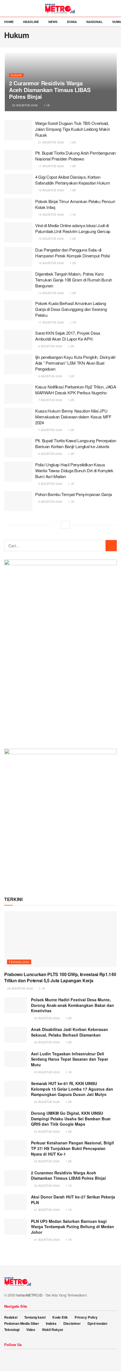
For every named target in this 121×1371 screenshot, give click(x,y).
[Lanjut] (65, 525)
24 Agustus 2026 (46, 1018)
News (52, 22)
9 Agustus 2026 (49, 346)
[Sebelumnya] (55, 525)
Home (9, 22)
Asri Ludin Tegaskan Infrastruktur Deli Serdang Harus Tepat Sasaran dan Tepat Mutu (69, 1059)
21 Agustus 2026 (50, 142)
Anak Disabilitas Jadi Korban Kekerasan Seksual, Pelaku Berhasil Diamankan (69, 1032)
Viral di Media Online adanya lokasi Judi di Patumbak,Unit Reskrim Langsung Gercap (72, 228)
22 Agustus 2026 (24, 105)
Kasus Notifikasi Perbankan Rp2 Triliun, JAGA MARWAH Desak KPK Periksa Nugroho (75, 389)
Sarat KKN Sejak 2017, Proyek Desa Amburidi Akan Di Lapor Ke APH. (67, 336)
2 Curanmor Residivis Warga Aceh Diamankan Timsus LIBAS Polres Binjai (49, 90)
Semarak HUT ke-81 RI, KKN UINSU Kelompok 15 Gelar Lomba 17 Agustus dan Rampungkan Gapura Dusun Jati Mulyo (72, 1089)
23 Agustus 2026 (46, 1072)
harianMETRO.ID (29, 1295)
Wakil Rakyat (52, 1329)
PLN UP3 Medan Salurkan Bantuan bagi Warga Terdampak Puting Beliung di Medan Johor (72, 1226)
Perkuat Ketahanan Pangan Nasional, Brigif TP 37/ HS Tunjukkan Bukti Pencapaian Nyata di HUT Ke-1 (72, 1148)
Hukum (16, 75)
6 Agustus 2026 (49, 454)
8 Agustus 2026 (49, 376)
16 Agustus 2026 (50, 190)
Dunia (72, 22)
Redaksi (10, 1317)
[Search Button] (111, 545)
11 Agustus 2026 (50, 322)
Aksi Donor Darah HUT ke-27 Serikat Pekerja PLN (73, 1199)
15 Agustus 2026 (50, 239)
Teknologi (19, 962)
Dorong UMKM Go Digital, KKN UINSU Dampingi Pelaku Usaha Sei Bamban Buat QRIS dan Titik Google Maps (71, 1118)
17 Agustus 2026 (50, 166)
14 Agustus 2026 (50, 263)
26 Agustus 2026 (19, 988)
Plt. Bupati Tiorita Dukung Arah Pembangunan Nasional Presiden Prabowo (75, 156)
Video (30, 1329)
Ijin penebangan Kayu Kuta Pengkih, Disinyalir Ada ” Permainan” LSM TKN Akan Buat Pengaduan (75, 363)
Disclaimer (72, 1323)
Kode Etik (60, 1317)
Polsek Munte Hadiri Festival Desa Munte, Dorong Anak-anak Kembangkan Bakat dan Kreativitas (72, 1005)
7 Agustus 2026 (49, 400)
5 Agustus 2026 (49, 484)
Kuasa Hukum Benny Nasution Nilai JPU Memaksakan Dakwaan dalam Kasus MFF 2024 (73, 416)
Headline (31, 22)
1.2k (72, 142)
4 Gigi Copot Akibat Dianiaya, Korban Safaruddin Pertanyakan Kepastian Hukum (72, 180)
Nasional (94, 22)
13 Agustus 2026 (50, 293)
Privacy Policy (86, 1317)
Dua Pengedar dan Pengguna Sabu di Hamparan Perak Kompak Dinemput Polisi (72, 253)
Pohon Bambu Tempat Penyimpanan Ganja (73, 494)
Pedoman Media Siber (21, 1323)
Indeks (51, 1323)
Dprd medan (97, 1323)
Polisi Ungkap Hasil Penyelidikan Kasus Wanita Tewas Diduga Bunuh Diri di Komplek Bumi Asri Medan (74, 470)
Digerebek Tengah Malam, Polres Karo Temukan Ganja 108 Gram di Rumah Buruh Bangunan (73, 279)
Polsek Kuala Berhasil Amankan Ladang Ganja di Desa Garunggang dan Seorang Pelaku (71, 309)
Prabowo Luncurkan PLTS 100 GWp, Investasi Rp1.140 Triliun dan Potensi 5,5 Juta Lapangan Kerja (60, 977)
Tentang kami (35, 1317)
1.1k (46, 105)
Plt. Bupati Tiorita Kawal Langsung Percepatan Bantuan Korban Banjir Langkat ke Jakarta (75, 443)
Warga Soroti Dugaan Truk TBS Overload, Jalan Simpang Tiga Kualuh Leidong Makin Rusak (72, 129)
